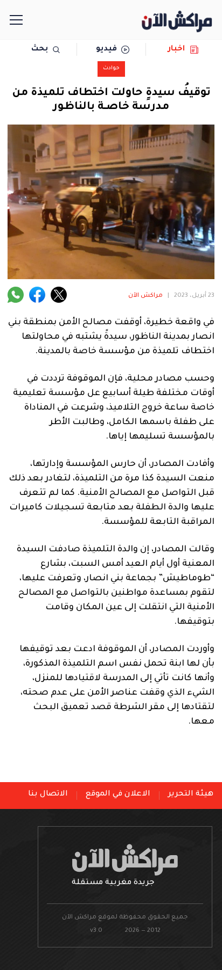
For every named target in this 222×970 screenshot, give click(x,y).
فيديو (106, 49)
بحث (39, 49)
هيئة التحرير (190, 794)
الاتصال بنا (48, 794)
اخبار (176, 49)
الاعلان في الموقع (118, 794)
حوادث (111, 68)
